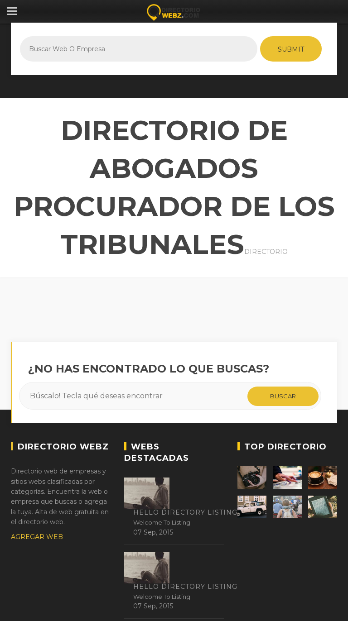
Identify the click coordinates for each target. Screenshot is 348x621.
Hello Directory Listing (185, 512)
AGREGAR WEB (37, 537)
